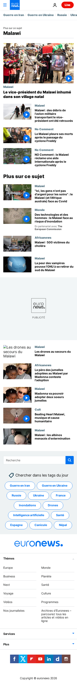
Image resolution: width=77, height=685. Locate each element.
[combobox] (38, 460)
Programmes (49, 602)
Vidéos (7, 602)
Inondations (27, 505)
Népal (63, 525)
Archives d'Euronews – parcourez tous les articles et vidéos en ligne (56, 615)
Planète (46, 576)
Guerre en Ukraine (41, 15)
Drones (53, 505)
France (61, 495)
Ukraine (38, 495)
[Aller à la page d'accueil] (15, 5)
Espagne (16, 525)
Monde (40, 209)
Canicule (40, 525)
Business (9, 576)
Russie (62, 15)
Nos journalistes (13, 610)
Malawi (8, 86)
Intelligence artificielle (28, 515)
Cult (38, 409)
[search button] (70, 460)
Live (67, 5)
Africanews (43, 237)
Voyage (8, 593)
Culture (46, 593)
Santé (60, 515)
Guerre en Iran (13, 15)
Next (6, 584)
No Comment (44, 129)
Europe (8, 567)
